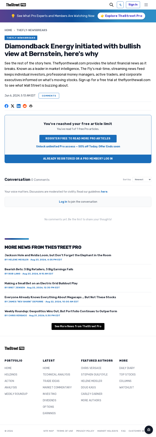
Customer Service (140, 431)
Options (48, 407)
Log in (63, 201)
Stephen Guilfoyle (94, 374)
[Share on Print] (31, 106)
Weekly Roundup (16, 394)
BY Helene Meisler (16, 259)
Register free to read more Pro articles (78, 138)
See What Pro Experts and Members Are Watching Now (56, 16)
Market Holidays (107, 431)
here (104, 191)
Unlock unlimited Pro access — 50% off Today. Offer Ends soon (78, 146)
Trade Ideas (51, 381)
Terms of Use (65, 431)
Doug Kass (88, 387)
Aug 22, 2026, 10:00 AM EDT (62, 301)
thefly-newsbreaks (32, 30)
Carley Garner (92, 394)
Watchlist (126, 387)
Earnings (49, 413)
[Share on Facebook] (6, 106)
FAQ (123, 431)
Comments (49, 95)
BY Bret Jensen (15, 287)
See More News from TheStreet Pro (78, 326)
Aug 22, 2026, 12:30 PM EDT (43, 287)
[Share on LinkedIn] (19, 106)
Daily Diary (127, 368)
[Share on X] (12, 106)
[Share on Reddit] (25, 106)
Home (8, 30)
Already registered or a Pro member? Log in (78, 158)
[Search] (111, 5)
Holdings (11, 374)
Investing (50, 394)
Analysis (11, 387)
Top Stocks (127, 374)
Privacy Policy (85, 431)
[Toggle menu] (146, 5)
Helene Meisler (91, 381)
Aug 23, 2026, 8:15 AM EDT (37, 273)
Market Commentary (57, 387)
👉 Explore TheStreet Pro (121, 16)
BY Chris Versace (16, 315)
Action (9, 381)
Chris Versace (91, 368)
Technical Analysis (56, 374)
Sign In (133, 4)
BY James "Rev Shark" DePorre (24, 301)
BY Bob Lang (12, 273)
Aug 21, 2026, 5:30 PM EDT (44, 315)
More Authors (91, 400)
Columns (125, 381)
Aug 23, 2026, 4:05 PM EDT (46, 259)
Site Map (48, 431)
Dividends (49, 400)
